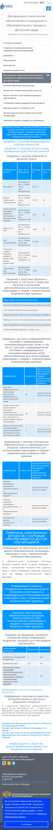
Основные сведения (12, 43)
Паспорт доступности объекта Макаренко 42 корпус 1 (24, 729)
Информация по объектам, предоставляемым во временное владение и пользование (26, 746)
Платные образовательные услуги (19, 85)
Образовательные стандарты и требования (23, 120)
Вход (49, 2)
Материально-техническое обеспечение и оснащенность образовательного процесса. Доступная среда (23, 78)
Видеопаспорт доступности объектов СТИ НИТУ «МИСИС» (25, 736)
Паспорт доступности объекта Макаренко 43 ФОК (26, 732)
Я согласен (26, 824)
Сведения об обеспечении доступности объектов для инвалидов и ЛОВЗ (26, 724)
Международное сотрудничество (18, 108)
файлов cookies (28, 810)
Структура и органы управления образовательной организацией (18, 49)
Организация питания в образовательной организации (22, 114)
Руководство (9, 65)
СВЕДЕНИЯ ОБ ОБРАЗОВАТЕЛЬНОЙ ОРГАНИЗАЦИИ (27, 34)
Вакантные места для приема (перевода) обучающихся (22, 96)
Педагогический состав (14, 70)
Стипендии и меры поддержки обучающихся (24, 103)
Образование (9, 60)
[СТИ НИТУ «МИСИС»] (6, 5)
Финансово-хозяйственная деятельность (22, 90)
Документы (8, 55)
